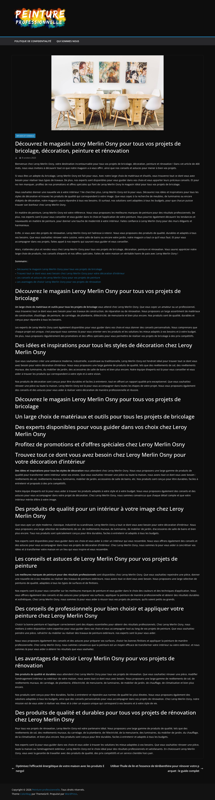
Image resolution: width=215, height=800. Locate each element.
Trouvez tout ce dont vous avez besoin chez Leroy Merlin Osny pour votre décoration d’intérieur (71, 273)
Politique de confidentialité (32, 41)
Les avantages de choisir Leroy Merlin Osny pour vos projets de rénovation (59, 281)
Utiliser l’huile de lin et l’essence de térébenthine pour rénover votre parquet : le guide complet (154, 768)
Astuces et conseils (25, 136)
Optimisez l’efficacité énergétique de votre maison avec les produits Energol (60, 768)
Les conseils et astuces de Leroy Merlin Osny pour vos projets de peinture (58, 277)
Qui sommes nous (68, 41)
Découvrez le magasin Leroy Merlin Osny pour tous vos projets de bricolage (59, 269)
